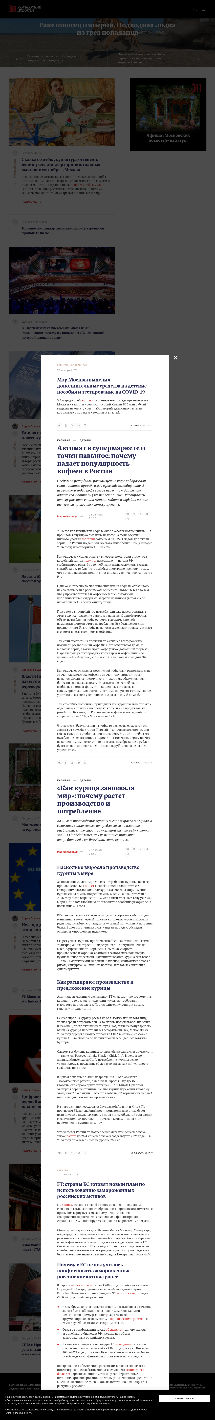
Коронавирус (78, 365)
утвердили (123, 1344)
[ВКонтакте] (59, 425)
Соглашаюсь (184, 1398)
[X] (72, 425)
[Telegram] (78, 425)
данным (68, 1205)
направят (88, 400)
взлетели (88, 539)
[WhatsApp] (85, 425)
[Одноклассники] (65, 425)
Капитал (62, 365)
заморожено (125, 1293)
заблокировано (82, 1285)
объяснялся (114, 1329)
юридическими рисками (127, 1319)
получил (90, 560)
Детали (85, 440)
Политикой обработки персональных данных (113, 1409)
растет (71, 1136)
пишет (89, 886)
